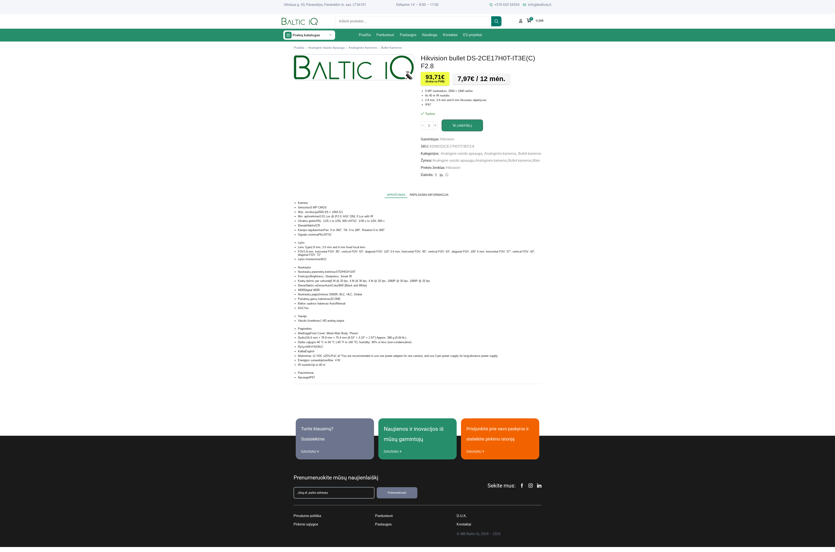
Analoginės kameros (363, 47)
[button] (535, 20)
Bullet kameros (391, 47)
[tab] (396, 195)
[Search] (496, 21)
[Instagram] (530, 485)
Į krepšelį (464, 125)
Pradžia (299, 47)
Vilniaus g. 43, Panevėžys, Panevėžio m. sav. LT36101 (325, 5)
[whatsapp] (446, 175)
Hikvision (447, 139)
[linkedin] (441, 175)
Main (536, 160)
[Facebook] (436, 175)
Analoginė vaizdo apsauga (326, 47)
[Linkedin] (539, 485)
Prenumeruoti (397, 492)
